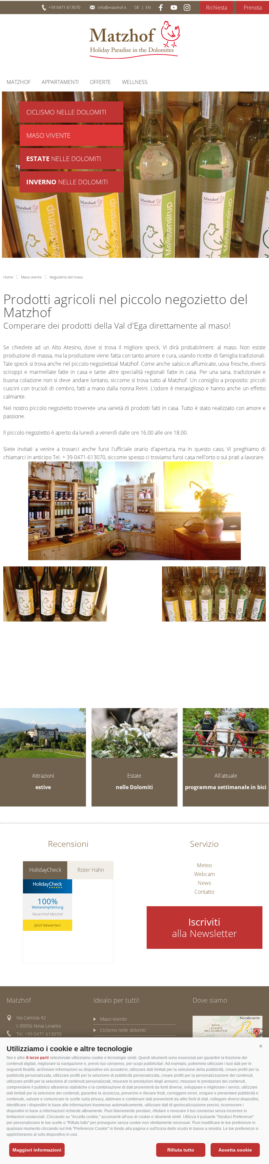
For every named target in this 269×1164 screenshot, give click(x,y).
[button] (260, 1046)
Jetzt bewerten (47, 925)
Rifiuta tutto (180, 1150)
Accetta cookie (235, 1150)
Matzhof (134, 40)
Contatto (204, 891)
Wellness (135, 82)
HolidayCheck (45, 869)
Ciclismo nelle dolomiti (123, 1030)
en (148, 7)
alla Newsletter (204, 927)
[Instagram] (187, 7)
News (204, 883)
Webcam (204, 874)
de (136, 7)
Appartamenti (60, 82)
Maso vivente (48, 135)
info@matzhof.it (112, 7)
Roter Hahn (90, 869)
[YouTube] (173, 7)
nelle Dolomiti (63, 158)
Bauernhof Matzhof (47, 913)
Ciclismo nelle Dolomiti (66, 112)
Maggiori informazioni (36, 1150)
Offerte (100, 82)
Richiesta (216, 7)
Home (8, 277)
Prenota (253, 7)
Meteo (204, 865)
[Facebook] (160, 7)
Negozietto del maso (66, 277)
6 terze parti (37, 1057)
